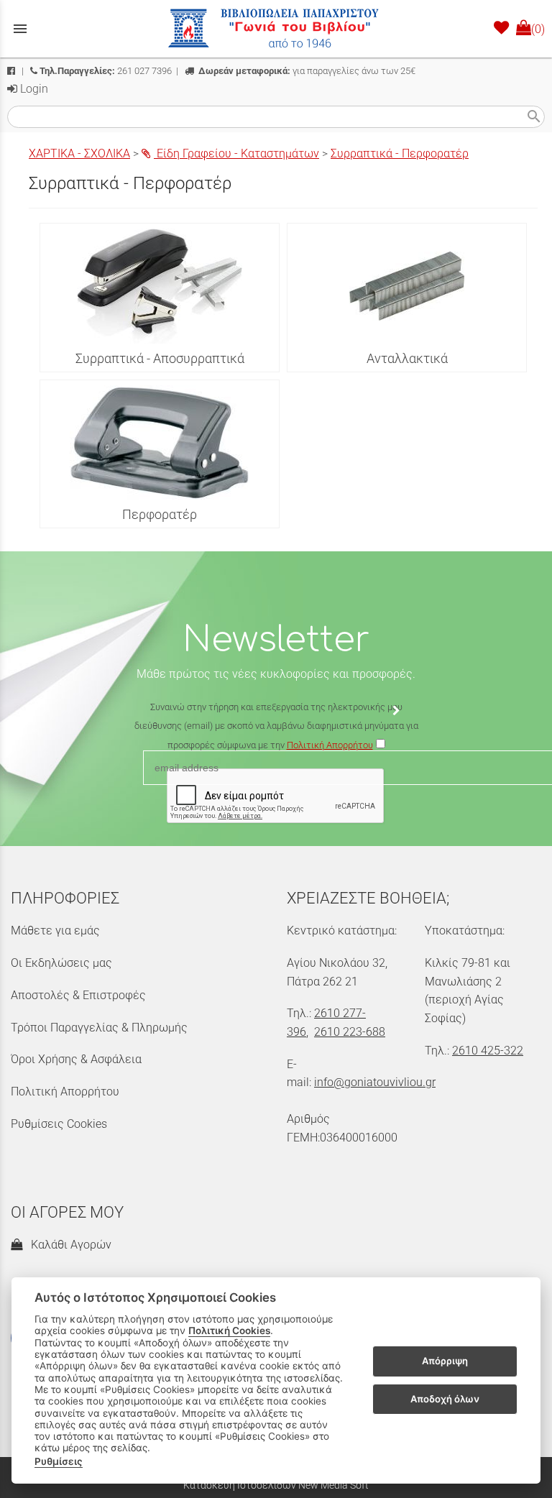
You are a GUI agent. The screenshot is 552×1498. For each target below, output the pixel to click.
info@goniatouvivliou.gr (375, 1082)
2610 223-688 (349, 1032)
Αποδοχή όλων (444, 1399)
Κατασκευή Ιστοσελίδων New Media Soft (276, 1485)
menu (20, 28)
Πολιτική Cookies (229, 1330)
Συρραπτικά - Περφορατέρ (400, 153)
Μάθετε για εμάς (55, 930)
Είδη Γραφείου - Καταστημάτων (236, 153)
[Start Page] (276, 29)
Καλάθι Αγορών (68, 1244)
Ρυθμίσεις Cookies (59, 1124)
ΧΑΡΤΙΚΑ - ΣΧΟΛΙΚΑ (79, 153)
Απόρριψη (445, 1360)
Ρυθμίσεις (58, 1461)
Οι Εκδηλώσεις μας (61, 963)
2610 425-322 (487, 1050)
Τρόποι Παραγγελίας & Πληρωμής (99, 1027)
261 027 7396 (106, 70)
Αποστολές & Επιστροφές (78, 995)
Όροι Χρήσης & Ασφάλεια (76, 1059)
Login (32, 89)
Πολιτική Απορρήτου (65, 1091)
